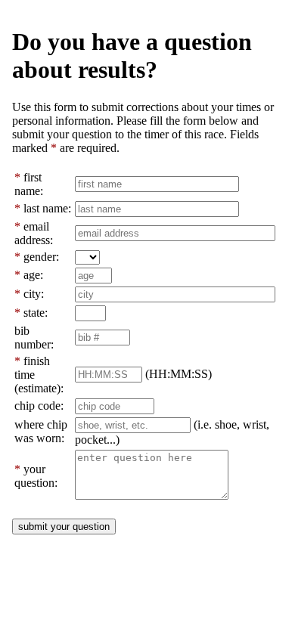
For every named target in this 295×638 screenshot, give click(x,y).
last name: (47, 208)
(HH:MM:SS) (178, 373)
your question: (35, 476)
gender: (41, 256)
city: (33, 293)
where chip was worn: (40, 431)
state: (35, 312)
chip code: (39, 405)
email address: (33, 233)
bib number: (34, 337)
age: (33, 274)
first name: (28, 184)
